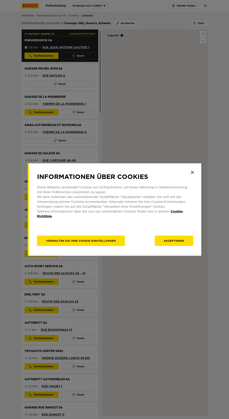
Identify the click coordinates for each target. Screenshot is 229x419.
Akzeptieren (174, 240)
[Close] (192, 172)
